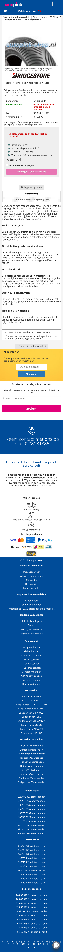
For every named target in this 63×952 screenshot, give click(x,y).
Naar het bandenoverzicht (16, 17)
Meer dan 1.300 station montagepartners (31, 519)
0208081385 (35, 443)
